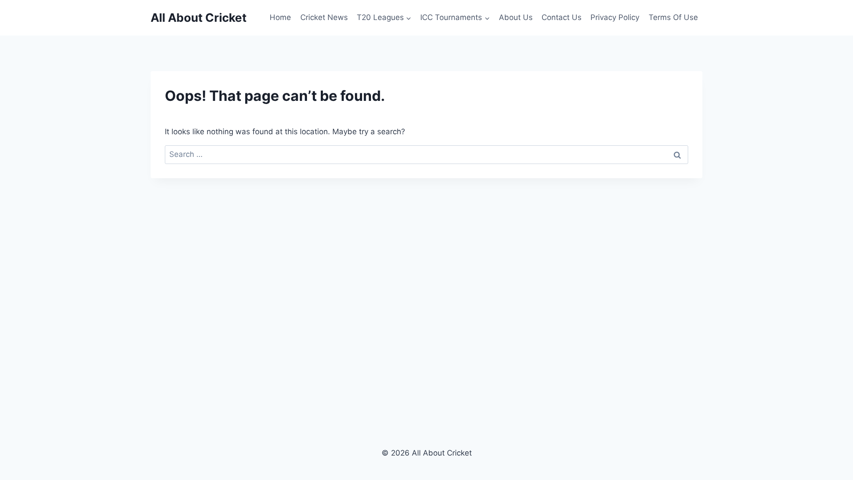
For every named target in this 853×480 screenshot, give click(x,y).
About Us (516, 17)
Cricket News (324, 17)
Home (280, 17)
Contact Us (562, 17)
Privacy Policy (614, 17)
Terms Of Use (673, 17)
